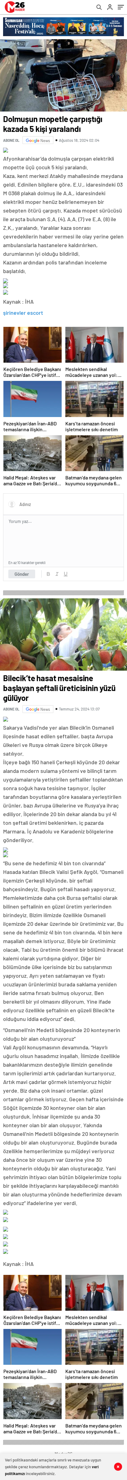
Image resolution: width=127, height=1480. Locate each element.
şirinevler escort (23, 312)
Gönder (21, 574)
